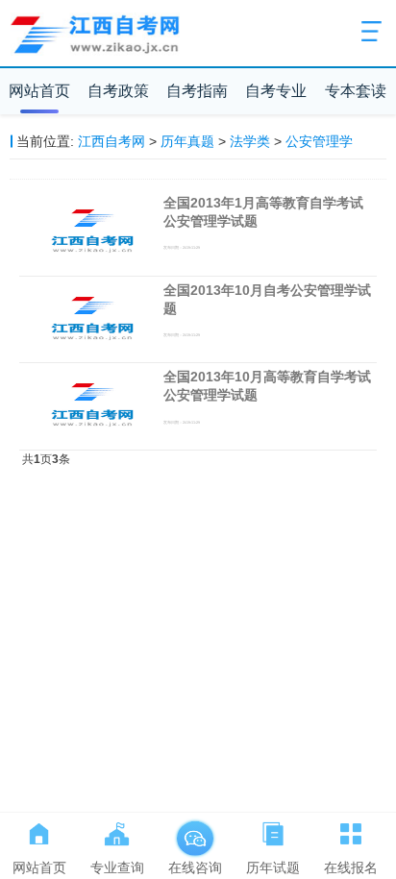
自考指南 (197, 91)
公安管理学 (319, 141)
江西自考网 (111, 141)
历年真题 (187, 141)
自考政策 (118, 91)
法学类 (250, 141)
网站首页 (39, 91)
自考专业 (276, 91)
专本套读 (355, 91)
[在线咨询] (195, 830)
